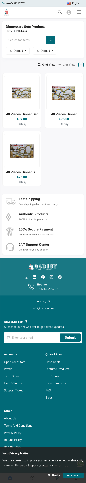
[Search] (50, 40)
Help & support (14, 383)
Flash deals (52, 362)
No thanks (54, 475)
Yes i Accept (73, 475)
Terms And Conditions (18, 425)
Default (19, 51)
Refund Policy (13, 440)
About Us (10, 418)
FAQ (48, 390)
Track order (11, 376)
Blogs (49, 397)
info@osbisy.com (43, 308)
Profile (8, 369)
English (76, 3)
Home (9, 30)
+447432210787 (15, 3)
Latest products (55, 383)
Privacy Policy (12, 433)
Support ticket (13, 390)
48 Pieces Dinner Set (22, 114)
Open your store (14, 362)
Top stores (52, 376)
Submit (70, 337)
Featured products (57, 369)
